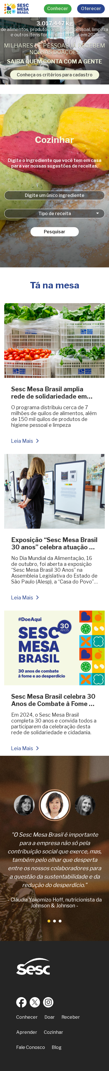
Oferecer (91, 8)
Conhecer (57, 8)
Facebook (21, 1002)
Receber (70, 1017)
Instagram (48, 1002)
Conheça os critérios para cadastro (55, 74)
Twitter (35, 1002)
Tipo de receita (54, 213)
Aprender (26, 1032)
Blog (56, 1047)
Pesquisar (54, 231)
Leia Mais (22, 441)
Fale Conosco (30, 1047)
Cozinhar (53, 1032)
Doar (49, 1017)
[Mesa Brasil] (16, 9)
